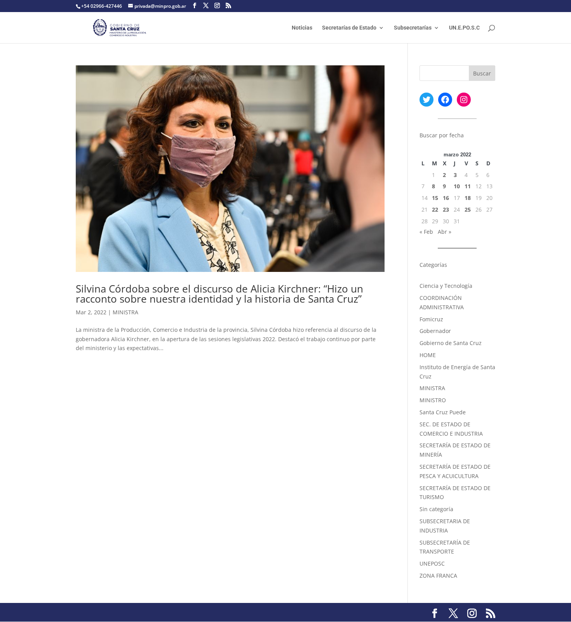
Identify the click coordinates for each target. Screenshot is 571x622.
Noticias (302, 28)
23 (446, 209)
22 (435, 209)
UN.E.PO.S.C (464, 28)
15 (435, 197)
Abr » (444, 231)
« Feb (426, 231)
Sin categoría (436, 509)
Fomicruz (431, 319)
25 (468, 209)
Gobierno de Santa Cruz (451, 343)
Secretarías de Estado (349, 28)
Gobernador (435, 331)
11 (468, 186)
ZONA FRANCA (438, 575)
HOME (428, 355)
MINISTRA (125, 312)
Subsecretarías (413, 28)
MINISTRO (433, 400)
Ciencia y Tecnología (446, 285)
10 (457, 186)
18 (468, 197)
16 (446, 197)
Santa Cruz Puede (443, 412)
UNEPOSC (432, 563)
